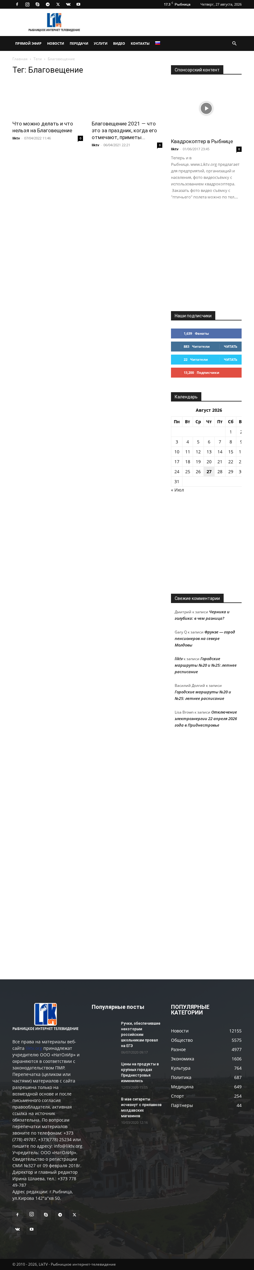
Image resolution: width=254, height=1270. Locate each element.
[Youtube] (78, 4)
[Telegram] (47, 4)
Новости (55, 43)
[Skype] (37, 4)
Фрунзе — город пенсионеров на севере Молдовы (205, 638)
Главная (20, 58)
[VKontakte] (68, 4)
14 (219, 452)
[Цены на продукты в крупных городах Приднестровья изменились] (104, 1070)
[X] (58, 4)
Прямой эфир (28, 43)
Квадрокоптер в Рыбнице (202, 141)
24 (176, 471)
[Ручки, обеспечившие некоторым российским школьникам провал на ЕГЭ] (104, 1029)
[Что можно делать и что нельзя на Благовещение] (47, 98)
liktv (16, 138)
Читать (230, 346)
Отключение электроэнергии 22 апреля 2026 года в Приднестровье (206, 718)
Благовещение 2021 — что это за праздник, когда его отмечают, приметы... (124, 130)
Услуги (100, 43)
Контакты (140, 43)
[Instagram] (27, 4)
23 (241, 462)
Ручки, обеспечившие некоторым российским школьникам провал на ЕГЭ (140, 1034)
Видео (119, 43)
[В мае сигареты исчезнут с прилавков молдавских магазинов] (104, 1105)
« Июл (177, 490)
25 (187, 471)
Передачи (79, 43)
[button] (234, 44)
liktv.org (34, 1048)
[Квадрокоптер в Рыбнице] (206, 108)
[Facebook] (17, 4)
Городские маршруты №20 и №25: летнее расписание (206, 665)
